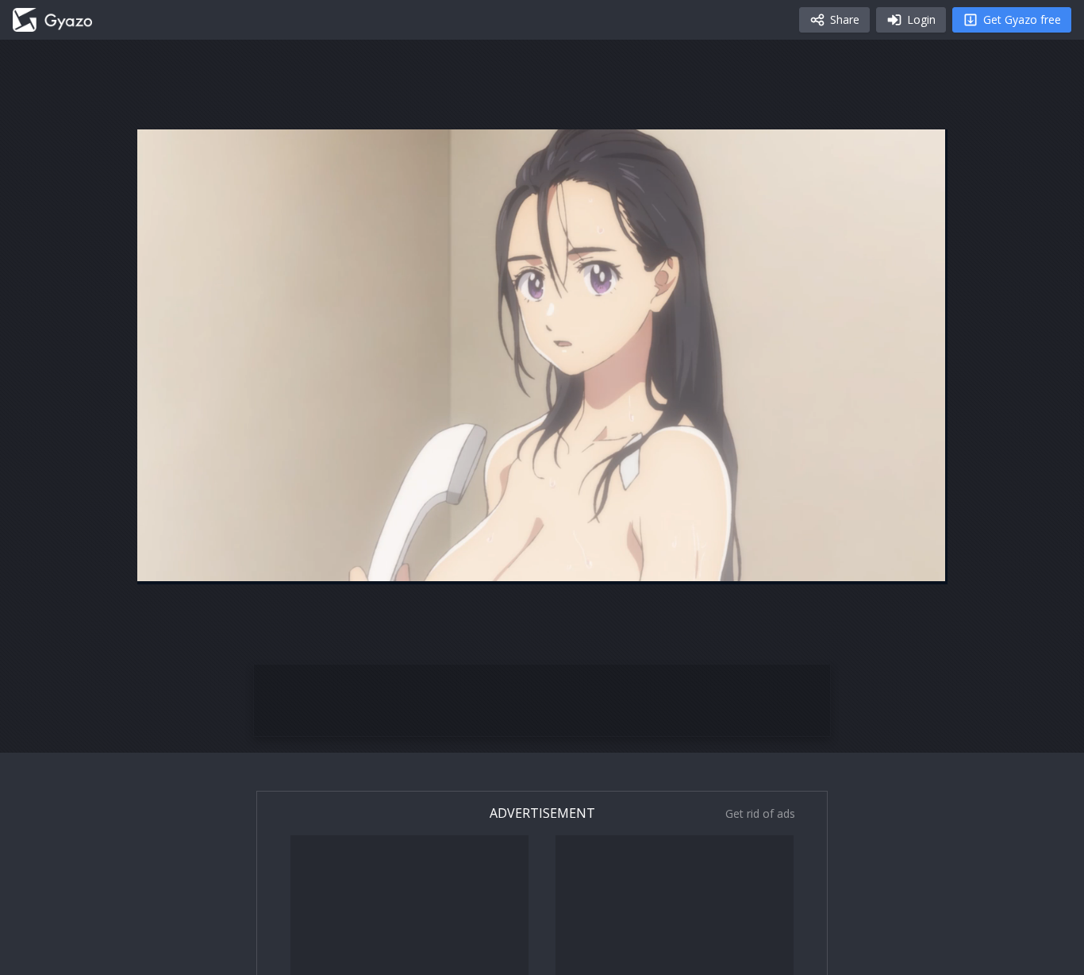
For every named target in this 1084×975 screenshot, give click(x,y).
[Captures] (52, 20)
